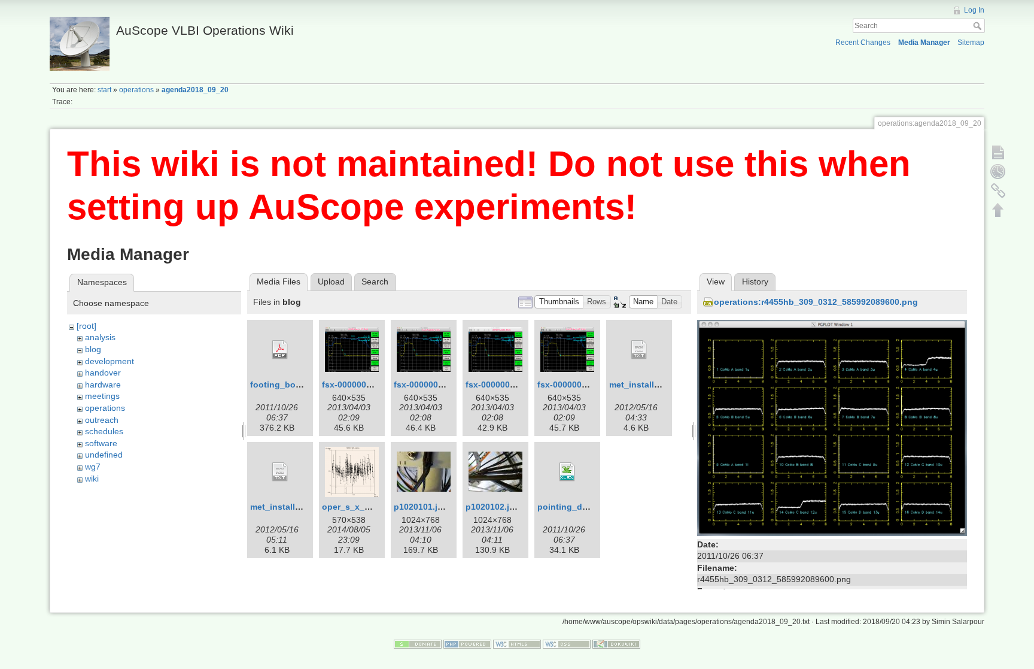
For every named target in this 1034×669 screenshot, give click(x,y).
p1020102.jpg (493, 506)
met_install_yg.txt (645, 384)
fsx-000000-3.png (429, 384)
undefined (104, 454)
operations (136, 90)
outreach (101, 420)
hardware (103, 384)
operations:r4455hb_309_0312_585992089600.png (816, 302)
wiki (92, 478)
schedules (104, 431)
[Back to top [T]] (998, 209)
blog (93, 349)
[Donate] (418, 644)
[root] (86, 326)
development (109, 361)
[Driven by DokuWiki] (616, 644)
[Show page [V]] (998, 152)
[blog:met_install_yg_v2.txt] (280, 472)
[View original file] (832, 427)
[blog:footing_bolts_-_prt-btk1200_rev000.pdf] (280, 350)
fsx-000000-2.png (357, 384)
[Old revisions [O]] (998, 171)
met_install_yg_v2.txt (293, 506)
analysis (100, 337)
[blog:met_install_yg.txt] (639, 350)
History (755, 281)
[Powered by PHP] (467, 644)
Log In (974, 10)
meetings (102, 396)
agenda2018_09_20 (195, 90)
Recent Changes (862, 42)
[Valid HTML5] (517, 644)
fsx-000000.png (497, 384)
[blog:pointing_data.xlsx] (567, 472)
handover (103, 372)
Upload (331, 281)
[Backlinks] (998, 190)
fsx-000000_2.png (573, 384)
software (101, 443)
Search (978, 26)
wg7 (93, 466)
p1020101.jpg (421, 506)
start (104, 90)
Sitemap (970, 42)
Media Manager (924, 42)
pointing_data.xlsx (575, 506)
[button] (558, 302)
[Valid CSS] (567, 644)
